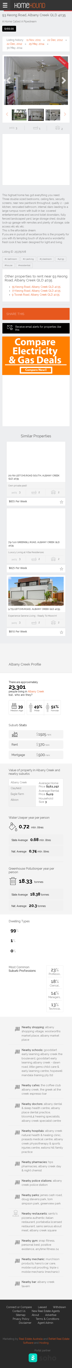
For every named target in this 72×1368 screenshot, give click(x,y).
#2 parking (28, 259)
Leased (42, 1307)
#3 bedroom (46, 259)
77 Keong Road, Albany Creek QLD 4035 (36, 290)
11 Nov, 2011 (33, 39)
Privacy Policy (21, 1318)
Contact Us (18, 1311)
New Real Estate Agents (46, 1311)
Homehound (36, 5)
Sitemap (20, 1314)
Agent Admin (45, 1322)
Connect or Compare (19, 1307)
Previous (7, 117)
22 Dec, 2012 (55, 39)
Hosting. (44, 1342)
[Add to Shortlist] (61, 502)
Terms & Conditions (47, 1318)
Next (66, 117)
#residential (24, 265)
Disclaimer (25, 1322)
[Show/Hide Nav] (5, 5)
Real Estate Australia (31, 1338)
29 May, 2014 (36, 43)
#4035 (61, 259)
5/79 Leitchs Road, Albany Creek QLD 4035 (34, 609)
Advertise (50, 1314)
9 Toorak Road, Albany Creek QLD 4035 (35, 294)
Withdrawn (59, 1307)
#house (8, 265)
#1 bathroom (11, 259)
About (35, 1314)
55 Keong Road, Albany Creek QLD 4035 (36, 286)
